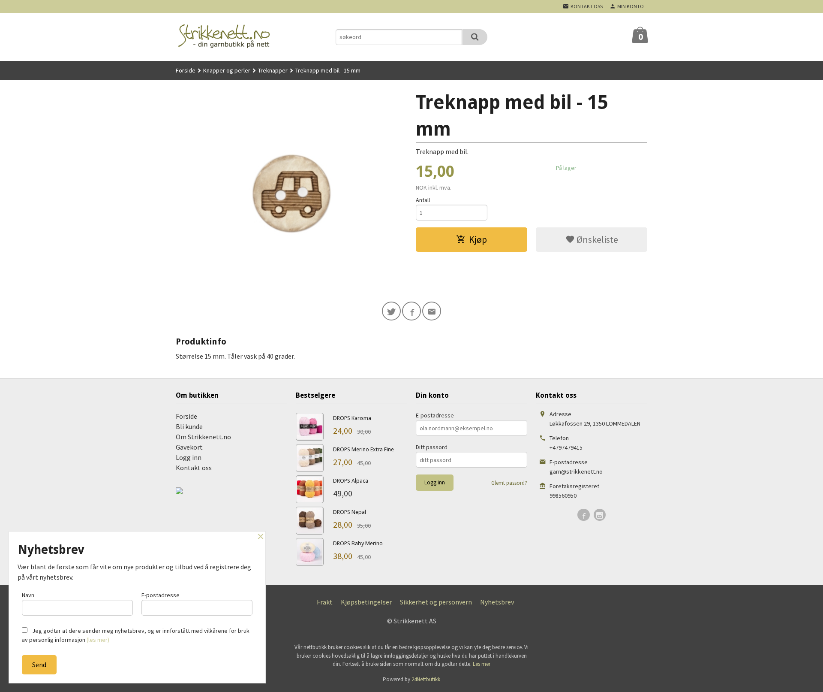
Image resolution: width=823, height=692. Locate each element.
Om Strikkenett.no (203, 436)
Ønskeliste (596, 239)
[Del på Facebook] (411, 311)
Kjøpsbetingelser (366, 602)
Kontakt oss (194, 467)
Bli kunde (189, 426)
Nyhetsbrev (497, 602)
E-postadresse (435, 415)
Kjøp (478, 239)
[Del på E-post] (431, 311)
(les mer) (98, 640)
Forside (185, 70)
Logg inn (188, 457)
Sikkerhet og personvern (436, 602)
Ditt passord (432, 447)
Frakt (325, 602)
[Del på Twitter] (391, 311)
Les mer (481, 664)
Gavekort (189, 447)
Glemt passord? (509, 483)
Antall (423, 200)
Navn (28, 595)
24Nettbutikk (426, 679)
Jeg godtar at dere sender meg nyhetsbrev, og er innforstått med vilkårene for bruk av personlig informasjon (135, 635)
